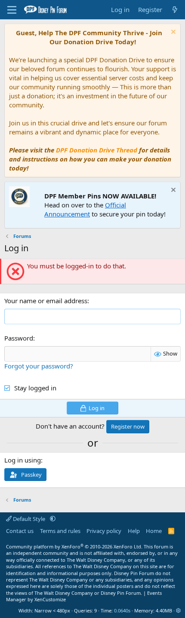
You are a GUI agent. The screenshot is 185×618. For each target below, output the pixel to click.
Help (134, 531)
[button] (52, 519)
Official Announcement (85, 209)
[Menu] (12, 9)
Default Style (29, 519)
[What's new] (174, 10)
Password (18, 338)
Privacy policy (103, 531)
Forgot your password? (38, 366)
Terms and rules (60, 531)
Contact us (20, 531)
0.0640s (122, 610)
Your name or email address (45, 300)
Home (154, 531)
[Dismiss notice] (172, 32)
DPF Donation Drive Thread (96, 150)
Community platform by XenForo (74, 546)
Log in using (22, 460)
